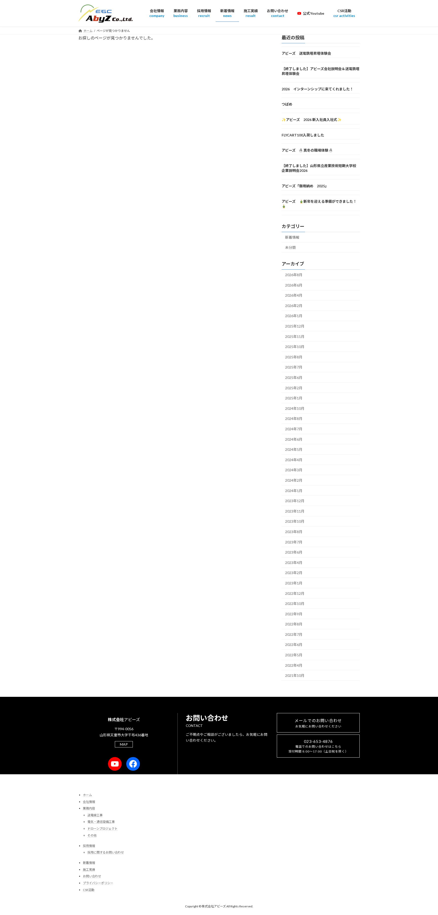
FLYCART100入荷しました (303, 135)
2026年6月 (293, 285)
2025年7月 (293, 367)
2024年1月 (293, 490)
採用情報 (89, 846)
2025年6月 (293, 377)
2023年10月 (294, 521)
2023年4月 (293, 562)
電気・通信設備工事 (101, 822)
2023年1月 (293, 583)
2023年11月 (294, 511)
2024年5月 (293, 449)
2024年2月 (293, 480)
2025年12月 (294, 326)
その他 (92, 835)
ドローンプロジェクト (102, 828)
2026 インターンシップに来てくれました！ (317, 89)
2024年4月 (293, 459)
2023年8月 (293, 532)
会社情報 (89, 802)
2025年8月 (293, 357)
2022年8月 (293, 624)
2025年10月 (294, 346)
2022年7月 (293, 634)
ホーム (87, 795)
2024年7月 (293, 429)
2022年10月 (294, 603)
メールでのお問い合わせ (318, 723)
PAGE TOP (423, 883)
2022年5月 (293, 655)
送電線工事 (95, 815)
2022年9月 (293, 614)
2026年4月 (293, 295)
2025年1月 (293, 398)
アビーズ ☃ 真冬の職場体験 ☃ (307, 150)
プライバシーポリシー (98, 883)
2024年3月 (293, 470)
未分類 (290, 247)
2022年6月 (293, 644)
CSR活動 (88, 890)
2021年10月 (294, 675)
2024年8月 (293, 418)
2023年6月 (293, 552)
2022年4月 (293, 665)
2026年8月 (293, 275)
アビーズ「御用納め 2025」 (305, 186)
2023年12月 (294, 501)
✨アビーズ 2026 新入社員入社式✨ (311, 119)
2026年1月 (293, 316)
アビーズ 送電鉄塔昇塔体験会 (306, 53)
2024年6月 (293, 439)
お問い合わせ (92, 876)
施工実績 (89, 869)
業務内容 (89, 808)
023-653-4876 (318, 746)
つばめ (287, 104)
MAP (124, 744)
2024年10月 (294, 408)
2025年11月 (294, 336)
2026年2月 (293, 305)
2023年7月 (293, 542)
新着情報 (292, 237)
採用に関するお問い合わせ (105, 852)
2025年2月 (293, 387)
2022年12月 (294, 593)
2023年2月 (293, 573)
